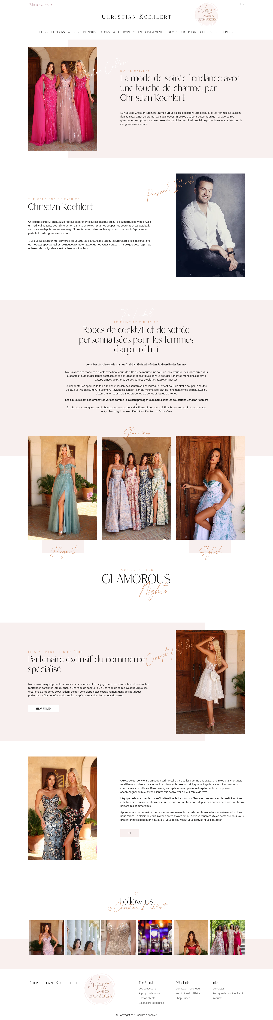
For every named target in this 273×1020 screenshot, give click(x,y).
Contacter (218, 988)
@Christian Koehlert (136, 907)
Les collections (147, 988)
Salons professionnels (151, 1002)
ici (129, 833)
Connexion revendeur (188, 988)
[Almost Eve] (40, 4)
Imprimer (218, 998)
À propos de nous (149, 993)
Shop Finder (183, 998)
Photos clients (147, 998)
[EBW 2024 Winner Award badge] (206, 14)
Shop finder (44, 709)
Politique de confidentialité (228, 993)
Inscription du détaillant (189, 993)
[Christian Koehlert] (136, 16)
